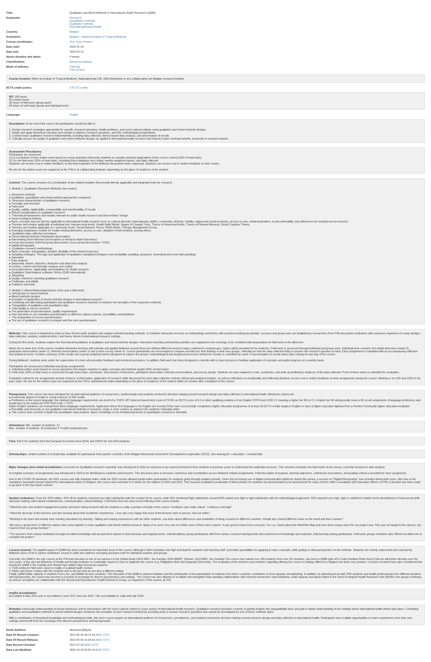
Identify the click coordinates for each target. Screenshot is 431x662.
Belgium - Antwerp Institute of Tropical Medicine (98, 36)
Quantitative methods (82, 20)
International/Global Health (85, 26)
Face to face (77, 69)
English (74, 114)
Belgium (74, 31)
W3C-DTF (102, 634)
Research (76, 17)
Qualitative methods (82, 23)
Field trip (75, 66)
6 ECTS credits (79, 87)
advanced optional (81, 61)
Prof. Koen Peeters (81, 41)
